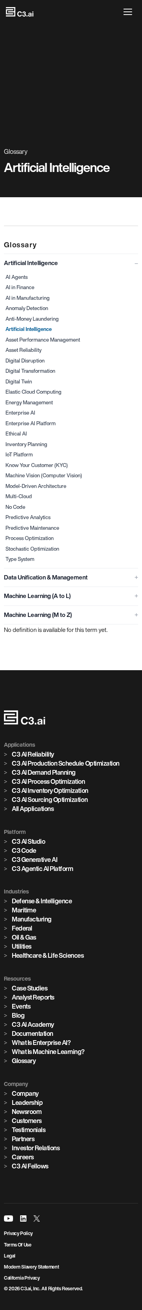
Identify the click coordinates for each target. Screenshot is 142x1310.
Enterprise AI (20, 412)
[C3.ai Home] (20, 12)
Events (21, 1006)
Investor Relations (36, 1148)
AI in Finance (20, 287)
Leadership (27, 1102)
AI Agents (17, 277)
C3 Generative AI (34, 859)
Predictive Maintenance (32, 528)
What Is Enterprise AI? (41, 1042)
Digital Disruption (25, 360)
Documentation (32, 1033)
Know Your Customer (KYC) (37, 465)
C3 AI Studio (28, 841)
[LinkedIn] (23, 1218)
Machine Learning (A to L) (37, 596)
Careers (23, 1157)
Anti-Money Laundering (32, 318)
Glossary (24, 1061)
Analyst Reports (33, 997)
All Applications (33, 808)
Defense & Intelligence (42, 901)
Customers (27, 1121)
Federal (22, 928)
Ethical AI (16, 433)
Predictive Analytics (28, 517)
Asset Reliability (23, 350)
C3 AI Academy (33, 1024)
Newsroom (26, 1111)
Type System (20, 559)
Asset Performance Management (43, 339)
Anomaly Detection (27, 308)
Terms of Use (18, 1244)
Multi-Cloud (19, 496)
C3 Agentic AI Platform (42, 868)
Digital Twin (19, 381)
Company (25, 1093)
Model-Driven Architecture (36, 486)
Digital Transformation (30, 371)
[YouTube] (8, 1218)
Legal (9, 1255)
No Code (15, 507)
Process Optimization (30, 538)
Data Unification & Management (46, 577)
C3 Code (24, 850)
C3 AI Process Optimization (48, 781)
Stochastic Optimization (32, 548)
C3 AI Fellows (30, 1166)
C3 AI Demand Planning (44, 772)
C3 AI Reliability (33, 754)
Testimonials (28, 1130)
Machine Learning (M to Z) (38, 615)
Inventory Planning (26, 444)
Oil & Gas (24, 937)
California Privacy (22, 1277)
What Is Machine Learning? (48, 1051)
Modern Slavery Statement (31, 1266)
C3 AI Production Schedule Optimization (66, 763)
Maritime (24, 910)
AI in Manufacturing (28, 298)
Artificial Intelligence (31, 263)
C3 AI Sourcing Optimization (50, 799)
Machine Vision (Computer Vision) (44, 475)
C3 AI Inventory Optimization (50, 790)
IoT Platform (19, 454)
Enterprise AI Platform (31, 423)
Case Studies (29, 988)
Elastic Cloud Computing (34, 391)
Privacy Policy (18, 1233)
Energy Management (29, 402)
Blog (18, 1015)
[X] (37, 1218)
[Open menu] (129, 12)
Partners (23, 1139)
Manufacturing (32, 919)
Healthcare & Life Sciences (48, 955)
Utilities (22, 946)
